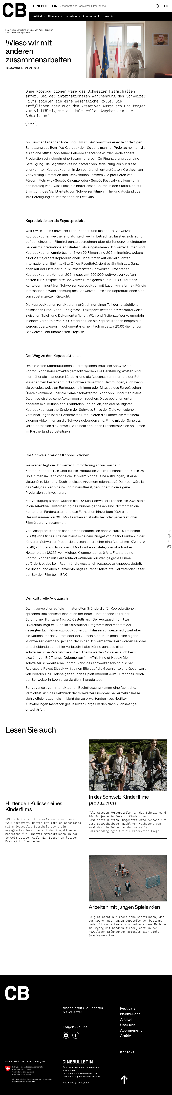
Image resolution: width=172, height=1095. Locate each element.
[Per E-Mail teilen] (169, 547)
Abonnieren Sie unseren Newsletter (83, 1010)
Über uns (127, 1024)
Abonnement (131, 1030)
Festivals (127, 1008)
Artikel (126, 1019)
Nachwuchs (130, 1014)
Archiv (109, 16)
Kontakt (127, 1052)
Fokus (31, 123)
